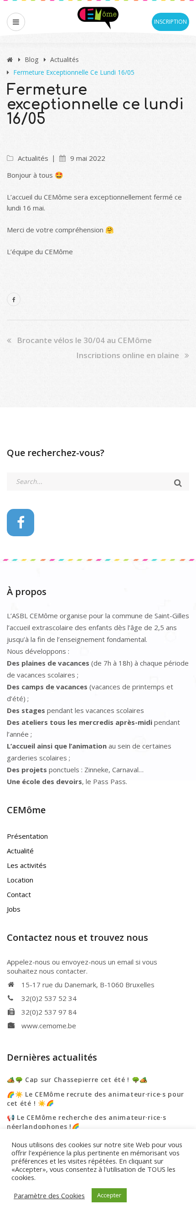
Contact (19, 894)
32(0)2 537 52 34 (49, 998)
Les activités (26, 865)
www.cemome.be (48, 1025)
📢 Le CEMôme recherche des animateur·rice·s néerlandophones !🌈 (86, 1122)
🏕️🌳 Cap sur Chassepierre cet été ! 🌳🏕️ (77, 1079)
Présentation (27, 836)
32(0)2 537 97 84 (49, 1011)
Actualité (20, 850)
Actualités (64, 59)
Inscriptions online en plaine (127, 355)
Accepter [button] (109, 1195)
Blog (31, 59)
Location (20, 879)
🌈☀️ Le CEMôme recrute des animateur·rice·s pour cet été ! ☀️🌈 (95, 1099)
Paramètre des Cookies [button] (49, 1195)
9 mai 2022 (87, 158)
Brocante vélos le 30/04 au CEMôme (84, 340)
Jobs (14, 908)
